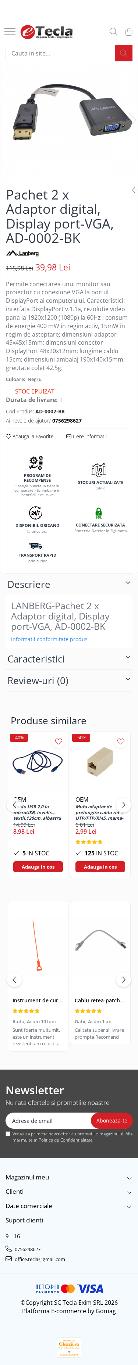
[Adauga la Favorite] (58, 741)
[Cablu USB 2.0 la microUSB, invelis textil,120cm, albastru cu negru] (38, 762)
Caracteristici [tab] (36, 658)
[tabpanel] (69, 112)
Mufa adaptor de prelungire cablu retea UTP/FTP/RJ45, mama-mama (99, 812)
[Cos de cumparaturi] (128, 32)
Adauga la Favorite (32, 436)
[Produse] (10, 32)
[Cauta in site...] (113, 32)
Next (132, 119)
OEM (81, 799)
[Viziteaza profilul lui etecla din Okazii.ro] (69, 1347)
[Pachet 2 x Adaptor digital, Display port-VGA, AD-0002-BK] (69, 112)
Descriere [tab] (28, 584)
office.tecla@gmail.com (39, 1259)
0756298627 (27, 1249)
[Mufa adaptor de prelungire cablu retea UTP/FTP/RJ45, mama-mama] (100, 762)
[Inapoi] (132, 190)
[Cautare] (123, 53)
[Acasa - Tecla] (46, 32)
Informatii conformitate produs (49, 639)
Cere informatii (89, 436)
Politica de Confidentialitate (66, 1140)
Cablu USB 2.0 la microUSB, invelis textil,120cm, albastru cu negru (37, 812)
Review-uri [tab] (37, 680)
